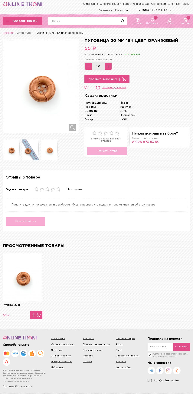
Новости (121, 362)
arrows (170, 10)
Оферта (88, 356)
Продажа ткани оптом (96, 344)
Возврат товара (92, 350)
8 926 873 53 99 (145, 142)
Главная (8, 33)
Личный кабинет (61, 356)
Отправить (181, 347)
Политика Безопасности (17, 386)
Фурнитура (24, 33)
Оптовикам (158, 4)
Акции (119, 344)
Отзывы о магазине (62, 344)
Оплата (87, 362)
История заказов (61, 362)
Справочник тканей (127, 356)
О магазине (90, 4)
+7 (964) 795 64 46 (152, 10)
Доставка (57, 350)
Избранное (57, 367)
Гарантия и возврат (136, 4)
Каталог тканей (25, 21)
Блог (171, 4)
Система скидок (110, 4)
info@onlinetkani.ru (166, 380)
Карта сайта (123, 367)
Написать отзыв (107, 151)
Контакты (182, 4)
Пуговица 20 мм (12, 305)
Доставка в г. (111, 10)
